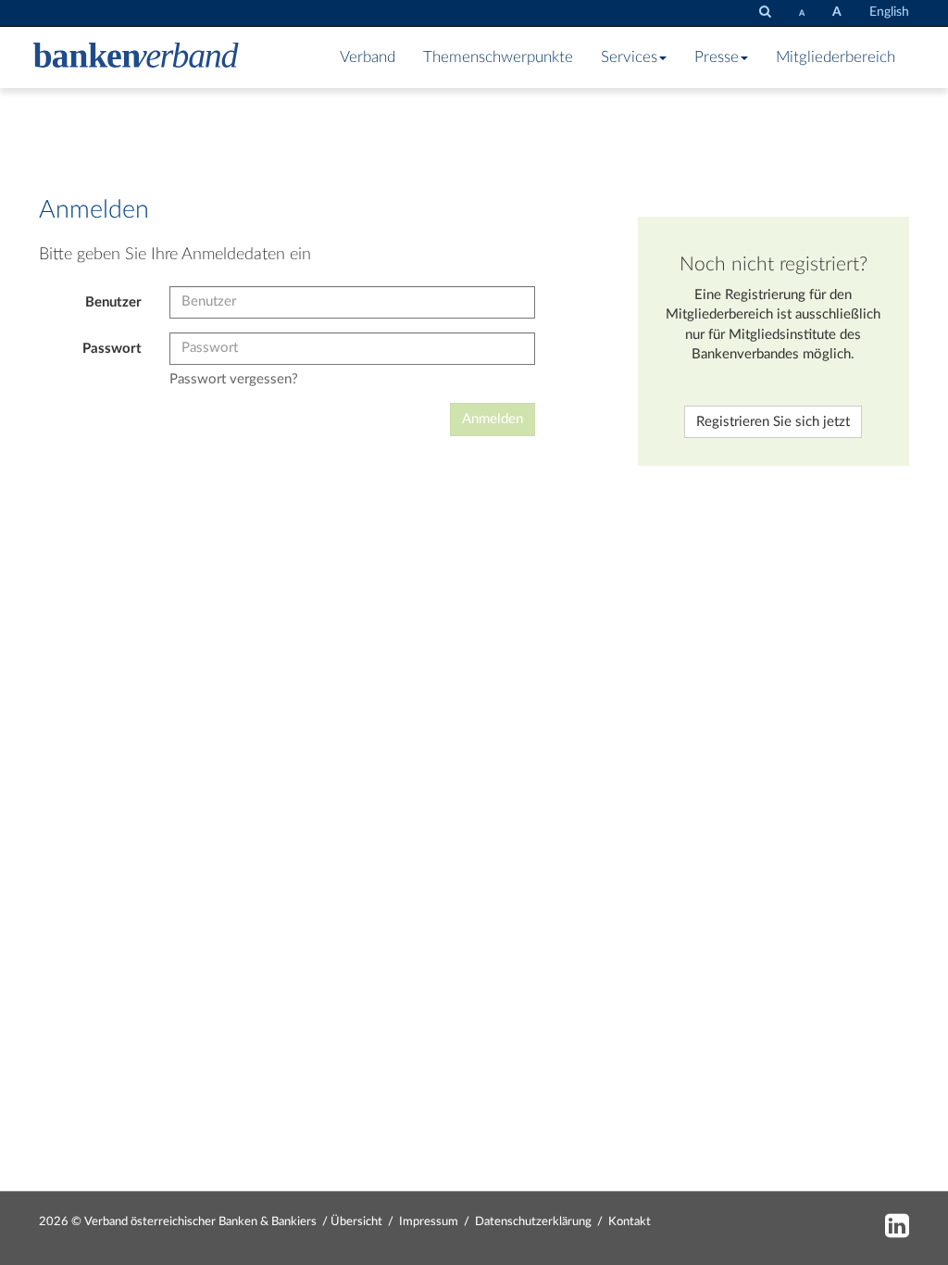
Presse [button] (716, 57)
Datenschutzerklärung (533, 1222)
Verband (367, 57)
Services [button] (629, 57)
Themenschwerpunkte (498, 57)
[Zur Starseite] (136, 57)
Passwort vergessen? (233, 379)
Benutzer (113, 302)
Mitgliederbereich (835, 57)
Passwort (112, 349)
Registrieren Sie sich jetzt (773, 422)
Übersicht (356, 1222)
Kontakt (629, 1222)
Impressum (428, 1222)
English (889, 12)
